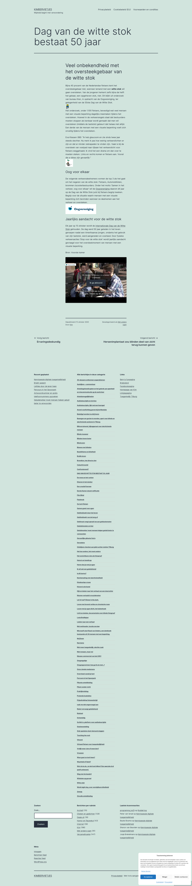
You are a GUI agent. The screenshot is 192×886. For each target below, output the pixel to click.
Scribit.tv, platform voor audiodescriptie (91, 722)
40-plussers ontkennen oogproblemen (91, 380)
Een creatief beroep (84, 486)
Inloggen (37, 852)
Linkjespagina (126, 393)
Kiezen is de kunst (83, 587)
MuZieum (80, 638)
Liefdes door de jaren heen (45, 386)
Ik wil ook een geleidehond (86, 569)
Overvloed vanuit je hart (85, 674)
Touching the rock (83, 735)
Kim (71, 325)
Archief (80, 810)
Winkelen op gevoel (84, 778)
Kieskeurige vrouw (84, 582)
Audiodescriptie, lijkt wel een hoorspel (91, 405)
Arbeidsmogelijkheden (85, 396)
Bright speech (40, 383)
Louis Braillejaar (83, 617)
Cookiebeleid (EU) (122, 9)
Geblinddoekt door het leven (87, 513)
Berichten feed (40, 855)
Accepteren (148, 877)
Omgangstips (82, 660)
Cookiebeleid (160, 882)
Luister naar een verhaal (85, 622)
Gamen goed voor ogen (85, 508)
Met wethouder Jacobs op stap (88, 626)
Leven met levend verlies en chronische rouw (93, 604)
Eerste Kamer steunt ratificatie (88, 491)
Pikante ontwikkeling (84, 683)
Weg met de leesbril (84, 774)
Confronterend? (83, 469)
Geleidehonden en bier (85, 526)
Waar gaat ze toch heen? (86, 757)
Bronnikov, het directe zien (86, 460)
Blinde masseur (82, 434)
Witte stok (81, 783)
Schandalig (81, 718)
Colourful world (82, 465)
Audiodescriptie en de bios (86, 401)
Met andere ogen (84, 831)
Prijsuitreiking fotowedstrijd (87, 700)
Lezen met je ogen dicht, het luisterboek (91, 609)
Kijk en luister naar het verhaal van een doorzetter (95, 591)
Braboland (124, 383)
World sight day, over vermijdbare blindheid (93, 787)
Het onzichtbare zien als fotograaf (89, 556)
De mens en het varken (85, 478)
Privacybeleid (168, 882)
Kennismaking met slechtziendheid (90, 578)
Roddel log (142, 810)
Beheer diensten (145, 871)
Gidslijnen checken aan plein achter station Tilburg (95, 547)
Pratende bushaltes (84, 696)
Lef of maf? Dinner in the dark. (88, 600)
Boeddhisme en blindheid (86, 452)
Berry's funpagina (127, 379)
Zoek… (37, 810)
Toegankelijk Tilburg (128, 396)
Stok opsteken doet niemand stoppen (90, 731)
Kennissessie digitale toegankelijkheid (50, 379)
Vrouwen (80, 753)
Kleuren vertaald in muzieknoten (89, 595)
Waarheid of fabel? (84, 762)
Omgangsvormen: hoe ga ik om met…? (91, 665)
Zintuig (79, 792)
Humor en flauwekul (85, 821)
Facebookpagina (127, 386)
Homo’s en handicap (84, 560)
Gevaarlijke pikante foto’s (86, 538)
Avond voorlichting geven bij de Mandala (92, 410)
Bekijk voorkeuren (181, 877)
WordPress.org (40, 862)
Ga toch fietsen (82, 504)
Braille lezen (81, 456)
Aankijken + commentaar (86, 384)
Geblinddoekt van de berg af (87, 517)
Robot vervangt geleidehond (87, 709)
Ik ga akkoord (96, 283)
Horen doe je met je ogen (86, 565)
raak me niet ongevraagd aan (87, 705)
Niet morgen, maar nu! (85, 652)
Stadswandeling (83, 727)
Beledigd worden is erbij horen (88, 414)
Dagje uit (80, 817)
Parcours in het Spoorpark (45, 390)
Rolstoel (80, 713)
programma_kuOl (127, 810)
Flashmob (80, 500)
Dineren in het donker (84, 482)
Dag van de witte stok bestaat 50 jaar (93, 473)
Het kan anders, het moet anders (89, 551)
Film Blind (80, 495)
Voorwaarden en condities (145, 9)
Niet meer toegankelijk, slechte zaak (90, 647)
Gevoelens (81, 543)
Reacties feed (40, 858)
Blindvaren (81, 443)
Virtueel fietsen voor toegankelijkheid (90, 744)
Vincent (80, 740)
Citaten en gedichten (86, 814)
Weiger (164, 877)
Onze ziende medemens (86, 669)
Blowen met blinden (84, 447)
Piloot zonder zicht (84, 687)
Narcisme (80, 643)
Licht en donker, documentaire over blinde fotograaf (96, 613)
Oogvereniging (103, 189)
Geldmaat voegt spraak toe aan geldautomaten (94, 522)
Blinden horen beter (84, 438)
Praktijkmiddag (82, 691)
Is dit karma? (81, 573)
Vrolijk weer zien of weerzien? (88, 749)
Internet (80, 824)
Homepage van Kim (128, 390)
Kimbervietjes (43, 9)
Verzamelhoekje (83, 834)
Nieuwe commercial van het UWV (89, 656)
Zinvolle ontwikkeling (85, 796)
